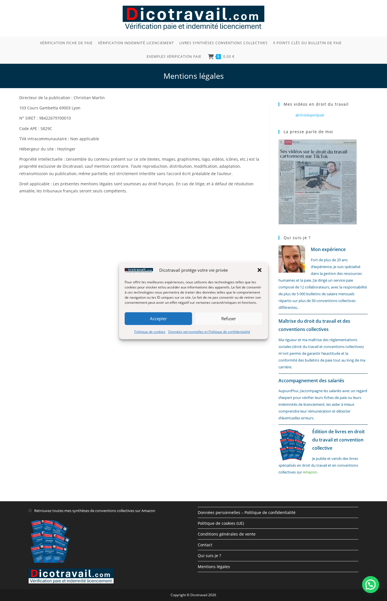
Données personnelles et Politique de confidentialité (209, 331)
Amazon (310, 472)
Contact (205, 544)
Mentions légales (214, 566)
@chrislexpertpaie (309, 115)
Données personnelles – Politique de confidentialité (246, 512)
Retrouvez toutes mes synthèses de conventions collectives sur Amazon (94, 510)
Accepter (158, 318)
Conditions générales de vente (227, 534)
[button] (259, 270)
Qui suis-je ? (209, 555)
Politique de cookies (149, 331)
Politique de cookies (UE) (221, 523)
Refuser (228, 318)
